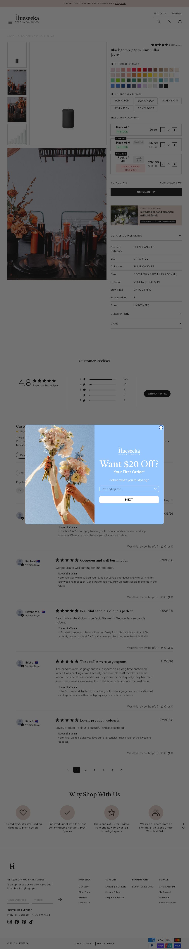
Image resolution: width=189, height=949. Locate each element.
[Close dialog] (161, 427)
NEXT (129, 499)
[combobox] (128, 489)
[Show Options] (155, 489)
